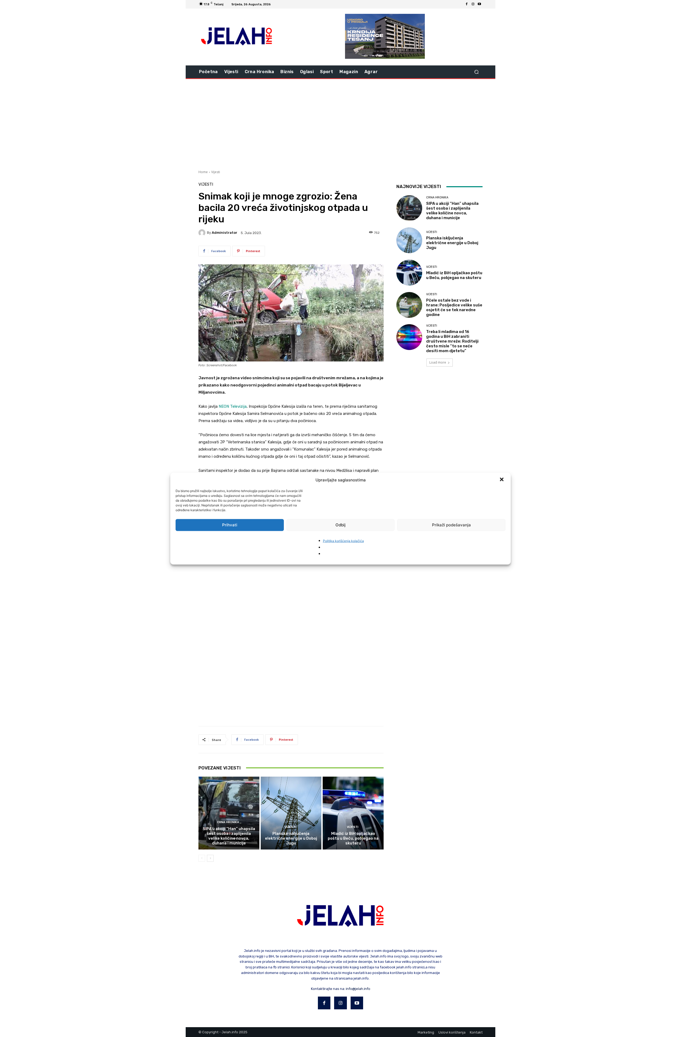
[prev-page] (201, 858)
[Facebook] (466, 4)
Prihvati (229, 524)
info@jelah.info (358, 989)
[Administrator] (202, 232)
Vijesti (215, 172)
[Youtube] (479, 4)
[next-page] (210, 858)
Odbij (340, 524)
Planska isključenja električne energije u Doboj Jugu (291, 838)
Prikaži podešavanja (451, 524)
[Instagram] (473, 4)
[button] (502, 480)
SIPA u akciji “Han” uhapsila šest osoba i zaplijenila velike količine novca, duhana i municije (229, 836)
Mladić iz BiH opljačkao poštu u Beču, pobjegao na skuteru (353, 838)
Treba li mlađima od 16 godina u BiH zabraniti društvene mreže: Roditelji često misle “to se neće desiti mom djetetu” (452, 341)
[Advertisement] (340, 123)
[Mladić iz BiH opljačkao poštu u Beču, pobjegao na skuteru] (353, 813)
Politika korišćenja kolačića (343, 541)
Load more (437, 362)
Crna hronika (228, 822)
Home (203, 172)
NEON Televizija (233, 406)
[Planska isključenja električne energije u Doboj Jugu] (291, 813)
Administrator (224, 232)
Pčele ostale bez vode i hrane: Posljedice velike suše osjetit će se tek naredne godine (454, 307)
